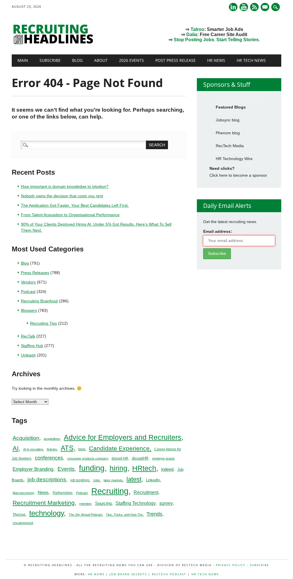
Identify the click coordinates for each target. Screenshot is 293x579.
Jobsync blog (227, 120)
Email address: (217, 231)
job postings (79, 480)
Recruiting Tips (43, 323)
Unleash (28, 355)
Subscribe (50, 60)
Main (22, 60)
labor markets (113, 480)
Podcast (28, 291)
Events (66, 469)
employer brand (163, 458)
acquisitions (52, 438)
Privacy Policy (231, 565)
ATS (67, 448)
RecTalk (28, 336)
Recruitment (146, 492)
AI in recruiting (33, 449)
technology (46, 513)
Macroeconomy (23, 493)
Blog (77, 60)
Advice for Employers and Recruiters (122, 437)
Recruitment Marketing (44, 502)
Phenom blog (228, 133)
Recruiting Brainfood (39, 301)
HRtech (144, 468)
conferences (49, 458)
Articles (52, 449)
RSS (254, 7)
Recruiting (109, 491)
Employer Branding (33, 469)
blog (81, 449)
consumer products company (87, 458)
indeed (167, 469)
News (43, 492)
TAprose (19, 515)
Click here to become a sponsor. (238, 175)
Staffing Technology (135, 503)
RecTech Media (230, 145)
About (101, 60)
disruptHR (140, 458)
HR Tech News (251, 60)
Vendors (28, 282)
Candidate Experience (119, 448)
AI (16, 448)
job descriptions (46, 479)
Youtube (243, 7)
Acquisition (26, 438)
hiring (118, 468)
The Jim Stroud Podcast (85, 514)
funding (91, 468)
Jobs (96, 480)
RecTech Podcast (169, 574)
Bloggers (29, 310)
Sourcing (103, 503)
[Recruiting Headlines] (55, 42)
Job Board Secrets (128, 574)
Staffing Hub (32, 345)
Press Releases (35, 272)
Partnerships (62, 493)
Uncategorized (23, 523)
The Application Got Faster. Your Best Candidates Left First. (75, 205)
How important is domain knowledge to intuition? (64, 186)
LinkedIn (153, 480)
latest (133, 479)
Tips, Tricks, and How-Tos (124, 514)
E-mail (265, 7)
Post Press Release (175, 60)
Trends (154, 514)
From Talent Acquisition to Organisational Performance (70, 214)
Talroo (197, 29)
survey (166, 503)
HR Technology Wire (234, 158)
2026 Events (131, 60)
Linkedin (233, 7)
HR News (216, 60)
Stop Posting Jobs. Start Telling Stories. (217, 39)
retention (85, 503)
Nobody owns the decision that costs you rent (62, 196)
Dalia (191, 34)
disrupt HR (120, 458)
